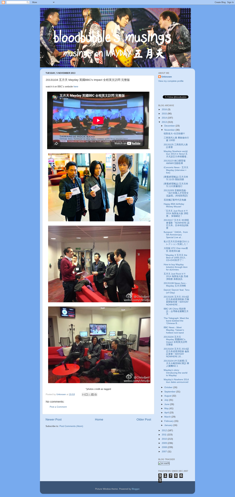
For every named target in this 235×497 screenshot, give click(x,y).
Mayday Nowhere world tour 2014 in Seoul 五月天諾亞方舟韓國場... (176, 154)
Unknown (166, 77)
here (76, 86)
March (167, 417)
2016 (165, 109)
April (166, 412)
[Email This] (83, 394)
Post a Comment (58, 407)
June (167, 404)
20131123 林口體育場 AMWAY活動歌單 (174, 162)
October (168, 387)
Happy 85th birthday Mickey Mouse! (174, 205)
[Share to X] (89, 394)
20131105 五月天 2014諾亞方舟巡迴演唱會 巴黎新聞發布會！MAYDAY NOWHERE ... (176, 301)
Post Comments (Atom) (71, 426)
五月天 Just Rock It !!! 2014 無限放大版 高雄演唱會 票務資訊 (176, 276)
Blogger (135, 489)
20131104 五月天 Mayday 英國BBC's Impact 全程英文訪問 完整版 (175, 341)
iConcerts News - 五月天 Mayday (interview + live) (176, 170)
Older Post (144, 419)
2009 (165, 443)
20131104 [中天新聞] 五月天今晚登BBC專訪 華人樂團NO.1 (176, 363)
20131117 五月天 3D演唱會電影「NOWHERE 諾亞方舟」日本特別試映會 (176, 224)
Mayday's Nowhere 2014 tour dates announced (176, 380)
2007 (165, 451)
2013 (165, 122)
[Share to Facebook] (92, 394)
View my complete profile (171, 81)
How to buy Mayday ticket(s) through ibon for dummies (176, 267)
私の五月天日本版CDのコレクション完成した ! (176, 242)
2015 (165, 113)
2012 (165, 430)
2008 (165, 447)
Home (99, 419)
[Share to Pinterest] (95, 394)
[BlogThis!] (86, 394)
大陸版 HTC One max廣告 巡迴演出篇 (176, 249)
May (166, 408)
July (166, 400)
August (168, 396)
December (170, 126)
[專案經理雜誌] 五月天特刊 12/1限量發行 (176, 185)
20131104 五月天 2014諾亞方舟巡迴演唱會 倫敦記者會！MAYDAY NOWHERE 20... (176, 353)
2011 (164, 434)
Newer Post (54, 419)
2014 (165, 118)
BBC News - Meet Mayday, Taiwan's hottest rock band (174, 330)
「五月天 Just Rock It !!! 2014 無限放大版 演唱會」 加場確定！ (176, 213)
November (170, 130)
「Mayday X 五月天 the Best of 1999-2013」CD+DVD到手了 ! (175, 257)
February (169, 421)
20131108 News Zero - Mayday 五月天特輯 (175, 284)
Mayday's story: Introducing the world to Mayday (175, 372)
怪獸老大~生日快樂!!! (174, 133)
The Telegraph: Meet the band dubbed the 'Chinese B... (176, 321)
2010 (165, 439)
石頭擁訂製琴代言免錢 (175, 200)
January (168, 425)
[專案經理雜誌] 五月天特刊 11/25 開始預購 (176, 178)
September (170, 391)
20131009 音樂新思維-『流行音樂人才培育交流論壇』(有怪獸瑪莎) (176, 193)
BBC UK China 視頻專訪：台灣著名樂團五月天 (176, 311)
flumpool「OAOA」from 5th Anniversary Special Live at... (176, 234)
